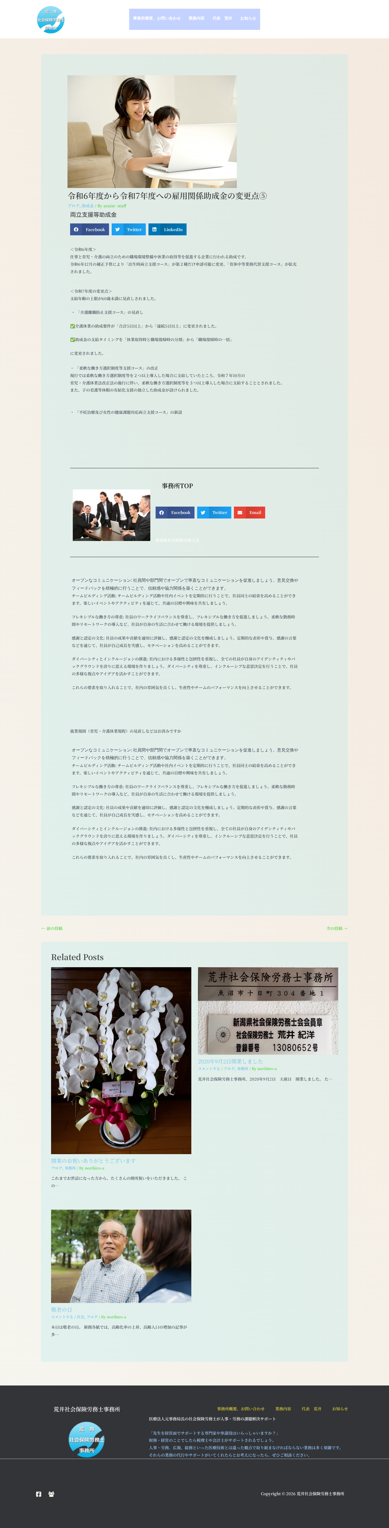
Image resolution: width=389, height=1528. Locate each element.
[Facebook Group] (51, 1494)
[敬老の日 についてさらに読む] (121, 1255)
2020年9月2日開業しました (230, 1061)
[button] (89, 229)
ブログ (73, 205)
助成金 (88, 205)
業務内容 (197, 19)
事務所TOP (174, 485)
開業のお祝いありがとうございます (93, 1160)
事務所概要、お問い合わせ (157, 19)
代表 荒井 (222, 19)
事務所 (70, 1168)
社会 (80, 1316)
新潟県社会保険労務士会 (177, 540)
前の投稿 (52, 928)
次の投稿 (337, 928)
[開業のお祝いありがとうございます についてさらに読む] (121, 1060)
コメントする (209, 1068)
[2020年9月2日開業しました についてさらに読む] (268, 1010)
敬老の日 (61, 1309)
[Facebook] (39, 1494)
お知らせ (248, 19)
